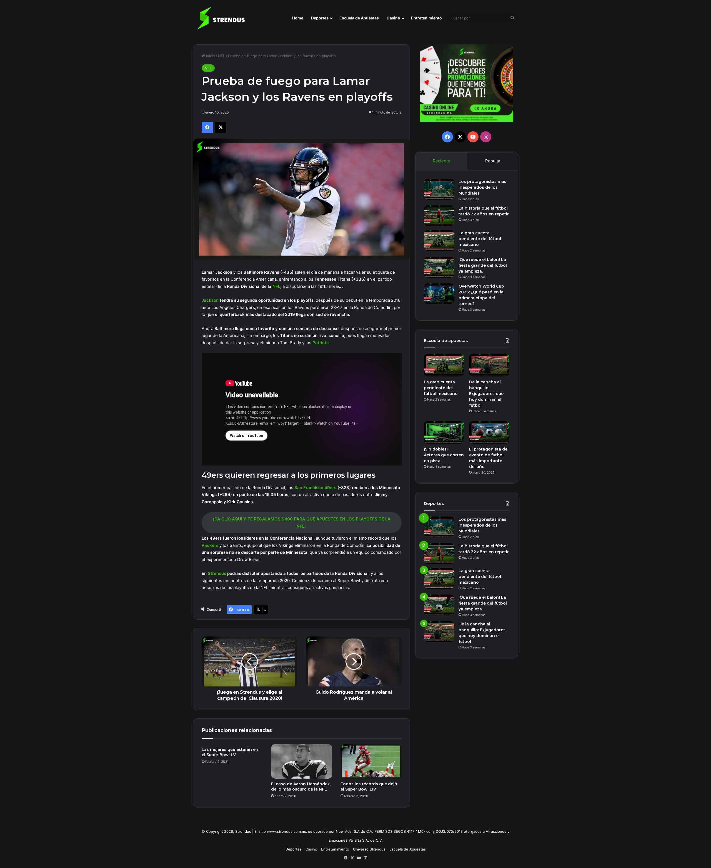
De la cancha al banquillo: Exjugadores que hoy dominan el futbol (486, 393)
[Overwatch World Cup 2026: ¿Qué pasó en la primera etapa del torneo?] (439, 293)
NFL (221, 56)
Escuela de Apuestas (359, 18)
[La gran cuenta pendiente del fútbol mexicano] (439, 240)
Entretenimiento (426, 18)
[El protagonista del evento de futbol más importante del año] (489, 432)
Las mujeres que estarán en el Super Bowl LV (230, 752)
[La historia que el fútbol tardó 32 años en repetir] (439, 215)
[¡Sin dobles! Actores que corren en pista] (444, 432)
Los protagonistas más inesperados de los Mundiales (482, 187)
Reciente (441, 160)
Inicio (210, 56)
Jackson (211, 300)
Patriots (320, 342)
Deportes (320, 18)
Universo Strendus (369, 849)
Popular (492, 160)
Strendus (217, 573)
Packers (210, 545)
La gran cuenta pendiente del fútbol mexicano (480, 238)
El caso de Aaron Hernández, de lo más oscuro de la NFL (301, 786)
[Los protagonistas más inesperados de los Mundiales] (439, 189)
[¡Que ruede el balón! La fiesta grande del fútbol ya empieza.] (439, 267)
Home (297, 18)
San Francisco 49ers (315, 487)
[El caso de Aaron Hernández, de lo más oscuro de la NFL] (301, 761)
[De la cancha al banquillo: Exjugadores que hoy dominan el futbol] (489, 365)
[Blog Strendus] (221, 18)
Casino (393, 18)
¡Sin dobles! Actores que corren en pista (444, 455)
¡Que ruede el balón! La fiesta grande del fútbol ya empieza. (483, 265)
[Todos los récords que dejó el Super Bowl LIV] (371, 761)
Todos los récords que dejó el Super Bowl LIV (369, 786)
